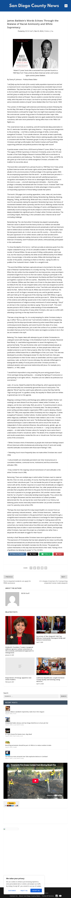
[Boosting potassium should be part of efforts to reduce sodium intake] (7, 742)
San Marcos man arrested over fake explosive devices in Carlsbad (26, 756)
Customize (12, 890)
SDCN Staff (29, 31)
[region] (24, 884)
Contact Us (14, 896)
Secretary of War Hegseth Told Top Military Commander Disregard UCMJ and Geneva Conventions (50, 638)
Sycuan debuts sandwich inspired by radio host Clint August (24, 712)
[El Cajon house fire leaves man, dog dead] (7, 730)
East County (16, 736)
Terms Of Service (48, 896)
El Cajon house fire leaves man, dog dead (18, 734)
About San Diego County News (29, 896)
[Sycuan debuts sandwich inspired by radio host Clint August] (7, 708)
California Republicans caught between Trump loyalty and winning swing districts (50, 679)
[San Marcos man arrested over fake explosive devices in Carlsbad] (7, 753)
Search (6, 693)
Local (14, 725)
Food (14, 713)
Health (15, 747)
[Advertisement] (35, 817)
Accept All (36, 890)
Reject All (24, 890)
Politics (46, 31)
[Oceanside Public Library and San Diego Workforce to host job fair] (7, 719)
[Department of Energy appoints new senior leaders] (20, 666)
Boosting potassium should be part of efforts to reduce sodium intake (28, 745)
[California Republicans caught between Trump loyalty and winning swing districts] (51, 666)
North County (20, 725)
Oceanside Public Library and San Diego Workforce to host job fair (26, 723)
